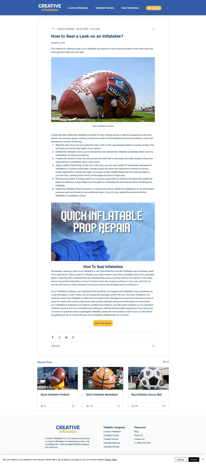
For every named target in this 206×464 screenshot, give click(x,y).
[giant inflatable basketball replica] (103, 378)
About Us (138, 435)
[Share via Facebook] (52, 337)
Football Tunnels (111, 439)
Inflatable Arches (111, 435)
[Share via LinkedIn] (66, 337)
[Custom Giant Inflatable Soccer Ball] (148, 378)
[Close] (202, 459)
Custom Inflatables (112, 431)
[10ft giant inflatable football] (57, 378)
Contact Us (139, 439)
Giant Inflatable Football (55, 394)
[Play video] (103, 232)
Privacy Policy (111, 459)
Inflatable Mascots (112, 443)
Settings (180, 459)
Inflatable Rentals (111, 446)
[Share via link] (73, 337)
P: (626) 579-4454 (142, 443)
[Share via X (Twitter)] (59, 337)
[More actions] (153, 28)
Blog (136, 431)
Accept (194, 459)
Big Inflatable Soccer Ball (147, 394)
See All (166, 361)
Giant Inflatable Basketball (102, 394)
